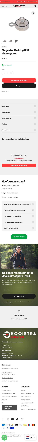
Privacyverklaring (25, 399)
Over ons (4, 399)
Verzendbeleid (17, 436)
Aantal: (4, 69)
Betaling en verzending (27, 393)
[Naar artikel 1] (4, 41)
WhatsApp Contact (19, 237)
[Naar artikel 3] (16, 41)
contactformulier (12, 197)
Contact (23, 390)
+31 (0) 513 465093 (7, 189)
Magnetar (4, 46)
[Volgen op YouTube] (12, 419)
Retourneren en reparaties (28, 409)
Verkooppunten (6, 390)
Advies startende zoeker (8, 393)
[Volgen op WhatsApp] (22, 419)
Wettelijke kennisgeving (15, 435)
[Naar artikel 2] (10, 41)
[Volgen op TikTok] (17, 419)
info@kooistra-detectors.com (10, 193)
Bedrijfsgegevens (26, 396)
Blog (3, 403)
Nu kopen (19, 86)
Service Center (25, 406)
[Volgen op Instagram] (8, 419)
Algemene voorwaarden (27, 403)
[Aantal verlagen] (4, 73)
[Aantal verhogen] (11, 73)
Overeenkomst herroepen (8, 407)
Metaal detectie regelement (9, 396)
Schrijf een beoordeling (19, 165)
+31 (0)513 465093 (6, 372)
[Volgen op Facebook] (3, 419)
